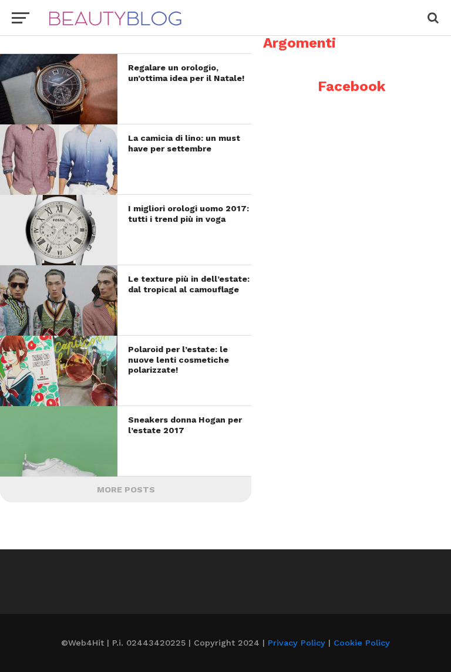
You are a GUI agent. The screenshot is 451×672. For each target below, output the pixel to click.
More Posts (126, 489)
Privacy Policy (296, 642)
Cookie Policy (362, 642)
